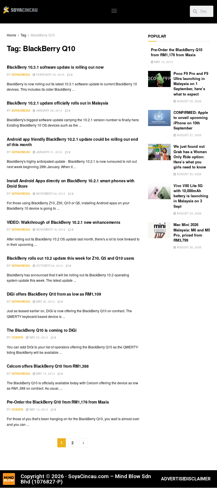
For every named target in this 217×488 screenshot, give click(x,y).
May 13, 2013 (38, 409)
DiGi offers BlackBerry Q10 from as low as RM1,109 (54, 294)
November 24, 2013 (50, 194)
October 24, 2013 (49, 266)
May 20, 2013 (38, 337)
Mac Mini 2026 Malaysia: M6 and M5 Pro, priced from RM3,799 (191, 232)
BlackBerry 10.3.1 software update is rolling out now (55, 67)
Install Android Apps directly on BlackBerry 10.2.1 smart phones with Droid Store (70, 183)
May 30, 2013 (45, 301)
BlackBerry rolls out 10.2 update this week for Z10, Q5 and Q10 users (70, 258)
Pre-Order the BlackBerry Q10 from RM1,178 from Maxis (58, 402)
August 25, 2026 (188, 101)
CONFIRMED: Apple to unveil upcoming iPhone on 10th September (190, 120)
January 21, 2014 (48, 152)
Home (11, 34)
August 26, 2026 (188, 247)
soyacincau (21, 75)
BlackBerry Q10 (43, 34)
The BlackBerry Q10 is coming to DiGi (42, 330)
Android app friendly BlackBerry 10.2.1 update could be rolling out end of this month (72, 142)
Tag (23, 34)
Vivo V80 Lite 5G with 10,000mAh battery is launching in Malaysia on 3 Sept (190, 196)
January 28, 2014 (48, 110)
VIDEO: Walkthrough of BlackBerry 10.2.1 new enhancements (63, 222)
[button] (114, 10)
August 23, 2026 (188, 213)
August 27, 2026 (188, 135)
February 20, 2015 (49, 75)
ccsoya (17, 337)
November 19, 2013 (50, 229)
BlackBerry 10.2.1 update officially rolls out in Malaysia (57, 103)
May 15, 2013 (45, 374)
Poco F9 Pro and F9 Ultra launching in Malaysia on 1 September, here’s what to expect (190, 84)
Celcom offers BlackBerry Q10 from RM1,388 (48, 366)
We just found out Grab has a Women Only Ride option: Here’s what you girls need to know (190, 157)
